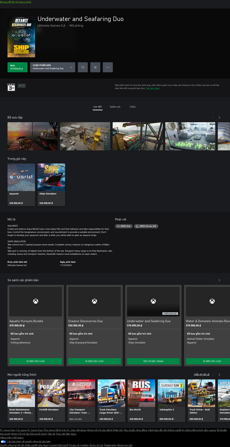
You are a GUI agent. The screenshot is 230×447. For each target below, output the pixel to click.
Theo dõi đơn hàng (66, 433)
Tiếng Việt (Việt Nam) (12, 437)
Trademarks (110, 445)
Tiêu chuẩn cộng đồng (135, 430)
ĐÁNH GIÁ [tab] (115, 106)
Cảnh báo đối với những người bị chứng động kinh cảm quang (182, 430)
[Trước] (213, 117)
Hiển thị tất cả (201, 374)
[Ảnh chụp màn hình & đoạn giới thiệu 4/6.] (190, 136)
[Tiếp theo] (219, 117)
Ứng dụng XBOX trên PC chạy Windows (65, 430)
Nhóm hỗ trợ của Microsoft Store (29, 433)
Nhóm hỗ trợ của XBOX (100, 430)
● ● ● (107, 67)
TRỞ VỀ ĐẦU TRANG (153, 361)
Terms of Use (96, 445)
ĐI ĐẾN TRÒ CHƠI (36, 361)
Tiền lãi (51, 433)
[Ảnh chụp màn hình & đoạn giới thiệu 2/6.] (85, 136)
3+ (20, 86)
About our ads (124, 445)
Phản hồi (118, 430)
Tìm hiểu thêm (153, 88)
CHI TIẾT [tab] (97, 106)
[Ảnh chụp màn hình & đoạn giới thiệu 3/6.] (138, 136)
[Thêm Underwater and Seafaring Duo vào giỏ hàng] (95, 67)
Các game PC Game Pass (29, 430)
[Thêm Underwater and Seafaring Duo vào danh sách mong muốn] (83, 67)
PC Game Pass (7, 430)
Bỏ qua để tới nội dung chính (15, 1)
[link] (21, 184)
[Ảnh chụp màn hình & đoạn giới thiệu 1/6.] (33, 136)
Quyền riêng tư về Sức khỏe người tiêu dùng (24, 445)
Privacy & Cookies (79, 445)
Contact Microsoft (58, 445)
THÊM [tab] (132, 106)
